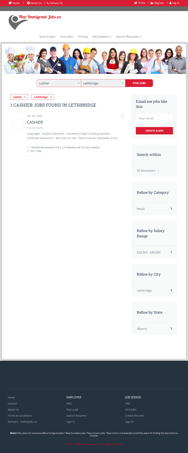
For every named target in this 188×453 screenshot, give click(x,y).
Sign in (70, 421)
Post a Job (72, 409)
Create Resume (134, 415)
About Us (36, 3)
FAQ (68, 403)
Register (158, 3)
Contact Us (56, 3)
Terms (141, 3)
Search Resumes (76, 415)
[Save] (118, 116)
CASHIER (35, 122)
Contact (12, 403)
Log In (175, 3)
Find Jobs (139, 83)
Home (16, 3)
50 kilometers (146, 171)
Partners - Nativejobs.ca (22, 421)
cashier (17, 97)
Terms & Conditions (20, 415)
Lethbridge (41, 97)
